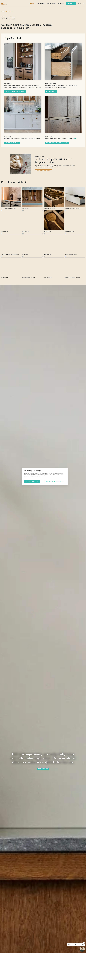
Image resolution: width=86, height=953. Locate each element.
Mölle (68, 138)
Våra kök (32, 3)
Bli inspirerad (50, 91)
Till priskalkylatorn (43, 171)
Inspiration (41, 3)
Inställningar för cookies (54, 481)
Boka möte (71, 3)
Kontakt (61, 3)
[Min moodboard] (80, 3)
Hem (2, 12)
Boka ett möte (43, 769)
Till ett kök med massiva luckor (57, 143)
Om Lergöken (51, 3)
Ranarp (74, 138)
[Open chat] (82, 949)
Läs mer (26, 478)
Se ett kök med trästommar (15, 91)
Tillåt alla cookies (32, 481)
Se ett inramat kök (12, 143)
